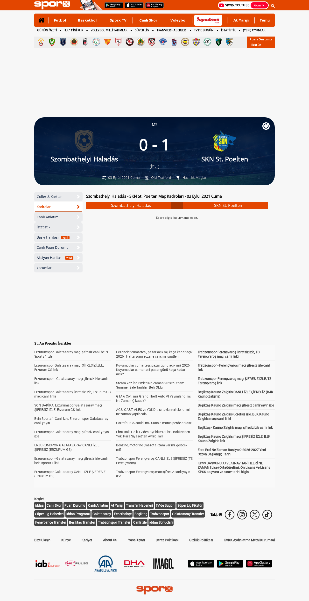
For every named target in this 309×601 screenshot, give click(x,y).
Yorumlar (44, 267)
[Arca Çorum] (130, 42)
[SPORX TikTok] (267, 514)
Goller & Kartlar (49, 196)
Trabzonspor (159, 514)
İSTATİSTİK (228, 30)
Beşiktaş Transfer (82, 522)
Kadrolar (44, 206)
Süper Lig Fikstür (190, 505)
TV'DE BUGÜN (203, 30)
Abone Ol (259, 5)
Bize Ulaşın (42, 540)
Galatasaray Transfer (188, 514)
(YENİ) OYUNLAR (254, 30)
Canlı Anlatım (47, 217)
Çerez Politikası (167, 540)
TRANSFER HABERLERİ (171, 30)
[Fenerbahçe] (185, 42)
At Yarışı (241, 20)
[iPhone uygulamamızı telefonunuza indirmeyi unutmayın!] (132, 7)
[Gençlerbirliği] (74, 42)
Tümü (265, 20)
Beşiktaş (140, 514)
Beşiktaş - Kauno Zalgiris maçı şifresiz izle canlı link (235, 427)
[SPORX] (154, 590)
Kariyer (87, 540)
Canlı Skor (148, 20)
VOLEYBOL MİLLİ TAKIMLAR (109, 30)
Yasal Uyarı (136, 540)
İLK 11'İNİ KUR (73, 30)
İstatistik (43, 227)
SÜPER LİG (142, 30)
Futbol (60, 20)
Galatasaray (101, 514)
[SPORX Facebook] (229, 514)
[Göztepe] (107, 42)
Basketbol (87, 20)
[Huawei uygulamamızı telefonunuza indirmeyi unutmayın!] (152, 7)
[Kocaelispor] (218, 42)
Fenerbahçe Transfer (50, 522)
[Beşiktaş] (85, 42)
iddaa (39, 505)
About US (110, 540)
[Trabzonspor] (174, 42)
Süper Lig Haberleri (49, 514)
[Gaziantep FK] (152, 42)
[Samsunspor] (118, 42)
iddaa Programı (78, 514)
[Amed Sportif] (52, 42)
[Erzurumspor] (229, 42)
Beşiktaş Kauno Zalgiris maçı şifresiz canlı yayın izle (236, 405)
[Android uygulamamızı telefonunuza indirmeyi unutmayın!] (112, 7)
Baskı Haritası (52, 237)
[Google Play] (230, 566)
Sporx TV (118, 20)
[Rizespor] (96, 42)
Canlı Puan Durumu (53, 247)
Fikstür (255, 45)
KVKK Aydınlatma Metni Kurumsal (249, 540)
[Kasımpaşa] (163, 42)
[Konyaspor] (207, 42)
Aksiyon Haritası (54, 257)
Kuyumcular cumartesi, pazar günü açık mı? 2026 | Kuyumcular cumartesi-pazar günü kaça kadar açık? (153, 369)
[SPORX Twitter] (254, 514)
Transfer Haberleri (139, 505)
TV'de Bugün (165, 505)
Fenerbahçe (123, 514)
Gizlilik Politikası (201, 540)
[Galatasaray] (41, 42)
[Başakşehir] (63, 42)
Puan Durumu (261, 39)
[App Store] (201, 566)
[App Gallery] (259, 566)
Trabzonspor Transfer (114, 522)
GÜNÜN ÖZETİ (47, 30)
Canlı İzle (140, 522)
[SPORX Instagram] (242, 514)
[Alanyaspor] (141, 42)
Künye (66, 540)
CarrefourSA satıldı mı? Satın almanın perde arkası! (154, 423)
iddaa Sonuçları (161, 522)
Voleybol (178, 20)
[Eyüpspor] (196, 42)
